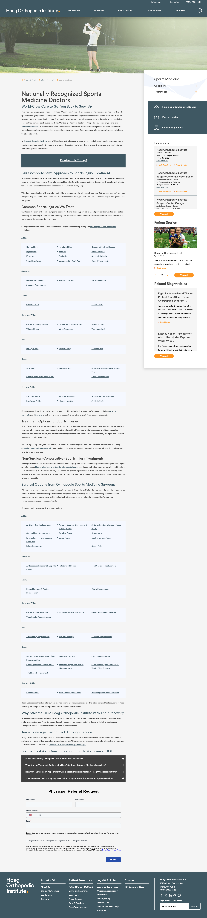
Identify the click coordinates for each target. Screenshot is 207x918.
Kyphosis (30, 256)
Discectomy (97, 533)
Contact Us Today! (73, 160)
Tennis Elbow (97, 305)
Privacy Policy (103, 898)
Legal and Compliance (107, 887)
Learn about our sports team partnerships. (67, 745)
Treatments (160, 92)
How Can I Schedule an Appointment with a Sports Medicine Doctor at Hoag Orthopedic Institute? (71, 772)
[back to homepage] (22, 80)
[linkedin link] (170, 895)
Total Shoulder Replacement (104, 566)
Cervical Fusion (65, 533)
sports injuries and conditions (103, 227)
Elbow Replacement (100, 589)
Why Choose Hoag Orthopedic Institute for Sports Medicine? (54, 759)
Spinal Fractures (33, 261)
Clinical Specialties (48, 80)
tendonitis (25, 415)
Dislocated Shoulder (35, 281)
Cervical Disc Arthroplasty (38, 533)
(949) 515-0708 (162, 187)
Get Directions (165, 165)
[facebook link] (161, 895)
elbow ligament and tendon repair (36, 448)
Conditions (160, 86)
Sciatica (62, 252)
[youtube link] (174, 895)
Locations (74, 895)
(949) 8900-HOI (193, 2)
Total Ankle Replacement (70, 693)
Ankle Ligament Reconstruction (105, 693)
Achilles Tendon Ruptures (103, 396)
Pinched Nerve (98, 252)
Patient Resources (80, 880)
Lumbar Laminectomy (101, 538)
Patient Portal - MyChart (81, 887)
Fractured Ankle (33, 401)
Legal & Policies (107, 880)
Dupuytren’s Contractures (70, 324)
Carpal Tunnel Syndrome (37, 324)
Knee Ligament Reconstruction (40, 665)
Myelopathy (31, 252)
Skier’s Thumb (98, 324)
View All (164, 214)
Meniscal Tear (65, 368)
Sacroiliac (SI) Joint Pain (69, 261)
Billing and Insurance (79, 891)
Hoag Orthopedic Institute (35, 141)
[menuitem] (200, 10)
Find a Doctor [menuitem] (125, 10)
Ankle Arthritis (98, 401)
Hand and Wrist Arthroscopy (71, 612)
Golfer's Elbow (32, 305)
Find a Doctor (75, 899)
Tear (33, 368)
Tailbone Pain (97, 349)
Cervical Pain (32, 247)
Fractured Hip (65, 349)
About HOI (48, 880)
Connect (130, 880)
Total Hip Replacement (102, 637)
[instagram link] (179, 895)
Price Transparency (78, 907)
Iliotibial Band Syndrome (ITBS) (40, 377)
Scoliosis (62, 256)
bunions (38, 415)
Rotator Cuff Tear (66, 281)
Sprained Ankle (33, 396)
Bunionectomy (32, 693)
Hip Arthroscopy (66, 637)
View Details (181, 165)
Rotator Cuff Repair (67, 566)
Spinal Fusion (97, 546)
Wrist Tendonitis (66, 329)
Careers (45, 899)
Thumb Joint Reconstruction (38, 617)
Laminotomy (64, 538)
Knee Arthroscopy (67, 656)
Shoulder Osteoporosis (36, 285)
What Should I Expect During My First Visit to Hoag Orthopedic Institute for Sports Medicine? (69, 778)
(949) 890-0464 (162, 161)
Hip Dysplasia (32, 349)
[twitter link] (165, 895)
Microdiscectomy (34, 546)
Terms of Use (103, 902)
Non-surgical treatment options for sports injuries (56, 467)
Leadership (46, 895)
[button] (196, 86)
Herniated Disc (65, 247)
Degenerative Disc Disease (103, 247)
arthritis (112, 411)
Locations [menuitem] (99, 10)
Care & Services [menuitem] (153, 10)
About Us (45, 887)
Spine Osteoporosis (100, 261)
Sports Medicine (167, 79)
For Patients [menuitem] (74, 10)
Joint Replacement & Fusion (104, 612)
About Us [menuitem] (180, 10)
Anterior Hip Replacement (37, 637)
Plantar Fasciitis (66, 401)
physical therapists (29, 127)
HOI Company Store (134, 887)
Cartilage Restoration (101, 656)
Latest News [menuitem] (156, 2)
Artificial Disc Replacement (38, 525)
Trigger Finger (32, 329)
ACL (28, 368)
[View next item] (167, 275)
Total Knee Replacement (37, 673)
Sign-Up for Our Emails (171, 900)
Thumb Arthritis (98, 329)
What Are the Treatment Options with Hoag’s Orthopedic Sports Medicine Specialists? (65, 765)
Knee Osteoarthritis (100, 377)
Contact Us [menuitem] (174, 2)
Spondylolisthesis (99, 256)
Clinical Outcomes (50, 891)
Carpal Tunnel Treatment (37, 612)
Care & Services (32, 80)
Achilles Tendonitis (67, 396)
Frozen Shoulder (99, 281)
